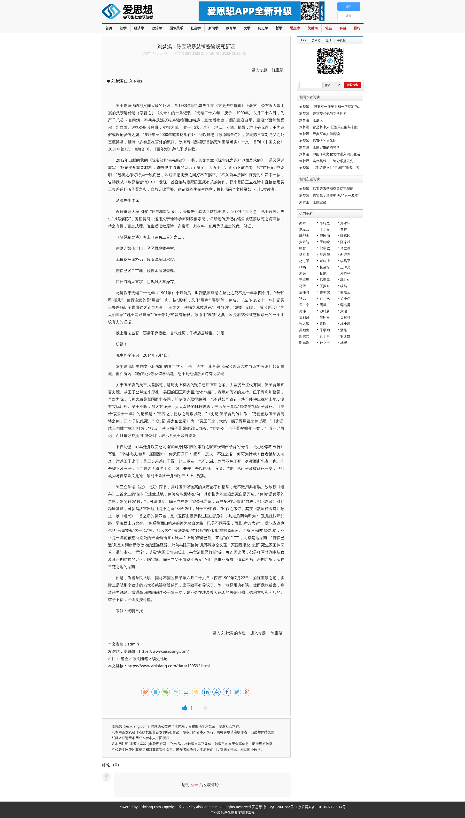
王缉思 (304, 279)
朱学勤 (325, 330)
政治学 (157, 28)
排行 (357, 28)
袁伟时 (304, 292)
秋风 (302, 298)
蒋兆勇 (345, 304)
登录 (194, 784)
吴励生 (304, 330)
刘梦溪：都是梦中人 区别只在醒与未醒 (328, 127)
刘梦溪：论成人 (311, 120)
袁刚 (323, 323)
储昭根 (325, 317)
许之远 (304, 323)
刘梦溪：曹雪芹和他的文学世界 (323, 113)
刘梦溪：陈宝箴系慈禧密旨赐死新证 (326, 188)
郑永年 (345, 223)
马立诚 (345, 248)
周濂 (302, 273)
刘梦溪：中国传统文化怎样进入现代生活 (329, 154)
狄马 (343, 286)
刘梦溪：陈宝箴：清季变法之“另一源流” (329, 195)
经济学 (139, 28)
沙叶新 (325, 311)
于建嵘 (325, 242)
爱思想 (140, 12)
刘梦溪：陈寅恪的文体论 (317, 140)
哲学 (279, 28)
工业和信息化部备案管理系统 (232, 812)
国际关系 (176, 28)
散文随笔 (140, 658)
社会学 (196, 28)
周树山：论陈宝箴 (312, 202)
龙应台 (304, 229)
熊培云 (345, 292)
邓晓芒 (345, 273)
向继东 (345, 254)
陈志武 (345, 242)
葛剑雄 (304, 317)
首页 (109, 28)
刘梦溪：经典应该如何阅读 (319, 133)
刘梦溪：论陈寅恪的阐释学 (319, 147)
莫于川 (325, 336)
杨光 (343, 342)
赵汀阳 (304, 260)
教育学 (231, 28)
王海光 (345, 267)
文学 (247, 28)
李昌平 (345, 260)
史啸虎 (325, 292)
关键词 (313, 28)
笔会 (328, 28)
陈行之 (325, 223)
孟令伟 (345, 298)
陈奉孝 (325, 279)
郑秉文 (304, 336)
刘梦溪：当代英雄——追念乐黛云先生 (328, 160)
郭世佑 (345, 279)
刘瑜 (343, 311)
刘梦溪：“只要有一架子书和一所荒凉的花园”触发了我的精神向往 (347, 106)
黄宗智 (304, 242)
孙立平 (325, 342)
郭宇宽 (325, 248)
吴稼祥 (345, 317)
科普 (343, 28)
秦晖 (302, 223)
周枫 (323, 304)
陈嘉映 (345, 235)
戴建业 (325, 260)
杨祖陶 (304, 254)
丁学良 (325, 229)
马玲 (302, 286)
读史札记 (160, 658)
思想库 (295, 28)
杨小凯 (345, 323)
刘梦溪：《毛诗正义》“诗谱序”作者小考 (329, 167)
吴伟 (302, 311)
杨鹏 (323, 273)
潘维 (343, 330)
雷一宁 (304, 304)
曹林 (343, 229)
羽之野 (345, 336)
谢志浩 (304, 342)
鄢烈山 (304, 235)
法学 (123, 28)
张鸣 (302, 267)
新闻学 (213, 28)
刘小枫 (325, 298)
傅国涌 (325, 235)
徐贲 (302, 248)
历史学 (263, 28)
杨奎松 (325, 267)
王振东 (325, 286)
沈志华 (325, 254)
